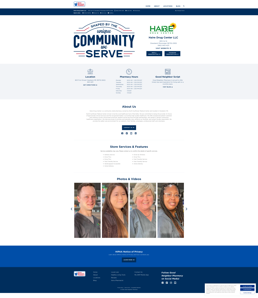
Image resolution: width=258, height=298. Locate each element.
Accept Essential (247, 289)
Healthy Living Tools (118, 275)
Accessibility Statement (136, 287)
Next (186, 209)
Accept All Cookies (247, 286)
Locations (167, 6)
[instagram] (171, 282)
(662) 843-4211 (120, 10)
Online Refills (87, 13)
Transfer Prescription (171, 53)
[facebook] (122, 133)
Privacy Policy (120, 287)
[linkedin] (136, 133)
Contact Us (128, 127)
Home (148, 6)
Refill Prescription (153, 53)
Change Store (180, 10)
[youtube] (131, 133)
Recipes (114, 277)
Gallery (111, 13)
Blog (178, 6)
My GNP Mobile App (142, 275)
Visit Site (129, 10)
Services (104, 13)
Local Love (115, 272)
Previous (71, 209)
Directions (137, 10)
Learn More (127, 260)
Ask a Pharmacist (117, 280)
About (157, 6)
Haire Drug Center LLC (80, 10)
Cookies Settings (247, 292)
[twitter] (127, 133)
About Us (96, 13)
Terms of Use (127, 287)
